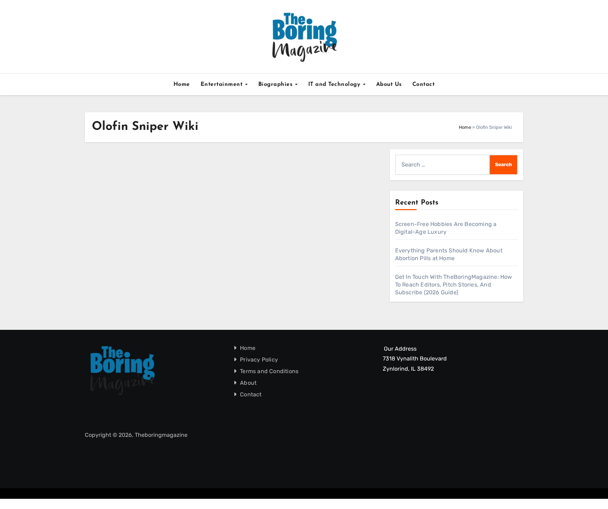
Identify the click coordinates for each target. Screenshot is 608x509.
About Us (389, 84)
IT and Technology (335, 84)
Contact (423, 84)
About (248, 382)
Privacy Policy (259, 359)
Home (181, 84)
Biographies (276, 84)
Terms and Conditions (269, 371)
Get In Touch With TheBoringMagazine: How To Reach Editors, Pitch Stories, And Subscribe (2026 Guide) (453, 285)
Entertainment (223, 84)
